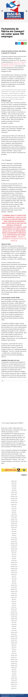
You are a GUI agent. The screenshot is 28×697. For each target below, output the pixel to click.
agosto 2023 (14, 550)
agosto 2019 (14, 644)
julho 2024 (14, 529)
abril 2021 (14, 605)
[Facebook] (16, 43)
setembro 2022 (14, 572)
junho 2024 (14, 531)
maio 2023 (14, 556)
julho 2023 (14, 552)
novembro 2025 (14, 498)
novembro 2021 (14, 591)
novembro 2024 (14, 521)
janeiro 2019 (14, 657)
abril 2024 (14, 535)
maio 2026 (14, 486)
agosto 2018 (14, 667)
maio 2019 (14, 649)
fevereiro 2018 (14, 678)
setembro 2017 (14, 684)
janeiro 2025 (14, 518)
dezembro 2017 (14, 682)
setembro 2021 (14, 595)
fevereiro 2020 (14, 632)
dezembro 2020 (14, 613)
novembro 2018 (14, 661)
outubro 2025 (14, 500)
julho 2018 (14, 669)
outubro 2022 (14, 570)
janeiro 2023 (14, 564)
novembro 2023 (14, 545)
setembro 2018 (14, 665)
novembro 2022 (14, 568)
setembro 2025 (14, 502)
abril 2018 (14, 675)
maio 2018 (14, 673)
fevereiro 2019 (14, 655)
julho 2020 (14, 622)
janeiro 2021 (14, 611)
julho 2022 (14, 576)
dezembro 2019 (14, 636)
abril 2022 (14, 581)
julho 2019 (14, 645)
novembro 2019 (14, 638)
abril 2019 (14, 651)
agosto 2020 (14, 620)
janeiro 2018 (14, 680)
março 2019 (14, 653)
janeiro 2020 (14, 634)
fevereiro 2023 (14, 562)
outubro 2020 (14, 616)
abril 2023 (14, 558)
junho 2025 (14, 508)
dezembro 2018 (14, 659)
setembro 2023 (14, 549)
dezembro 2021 (14, 589)
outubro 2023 (14, 547)
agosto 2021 (14, 597)
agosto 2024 (14, 527)
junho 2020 (14, 624)
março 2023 (14, 560)
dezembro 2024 (14, 519)
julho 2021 (14, 599)
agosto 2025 (14, 504)
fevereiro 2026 (14, 492)
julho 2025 (14, 506)
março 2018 (14, 676)
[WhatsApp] (25, 43)
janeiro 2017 (14, 688)
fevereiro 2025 (14, 516)
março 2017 (14, 686)
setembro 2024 (14, 525)
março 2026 (14, 490)
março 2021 (14, 607)
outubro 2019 (14, 640)
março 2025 (14, 514)
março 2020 (14, 630)
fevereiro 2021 (14, 609)
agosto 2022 (14, 574)
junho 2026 (14, 485)
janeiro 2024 (14, 541)
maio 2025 (14, 510)
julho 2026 (14, 483)
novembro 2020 (14, 614)
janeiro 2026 (14, 494)
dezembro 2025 (14, 496)
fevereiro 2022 (14, 585)
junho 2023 (14, 554)
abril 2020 (14, 628)
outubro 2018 (14, 663)
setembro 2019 (14, 642)
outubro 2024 (14, 523)
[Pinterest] (22, 43)
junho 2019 (14, 647)
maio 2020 (14, 626)
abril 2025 (14, 512)
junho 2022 (14, 578)
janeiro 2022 (14, 587)
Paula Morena (13, 696)
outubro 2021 (14, 593)
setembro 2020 (14, 618)
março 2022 (14, 583)
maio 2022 (14, 580)
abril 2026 (14, 488)
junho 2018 (14, 671)
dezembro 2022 (14, 566)
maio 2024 (14, 533)
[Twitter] (19, 43)
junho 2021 (14, 601)
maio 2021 (14, 603)
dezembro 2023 (14, 543)
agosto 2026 (14, 481)
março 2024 (14, 537)
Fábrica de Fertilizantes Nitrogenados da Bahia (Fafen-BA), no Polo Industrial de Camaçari (13, 64)
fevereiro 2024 (14, 539)
